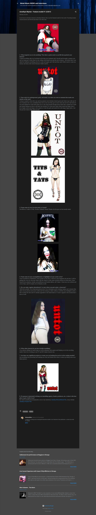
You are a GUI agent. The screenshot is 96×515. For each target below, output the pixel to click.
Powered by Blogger (49, 505)
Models (31, 411)
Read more (73, 466)
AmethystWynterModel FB (58, 399)
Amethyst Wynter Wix (26, 401)
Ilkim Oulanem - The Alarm (27, 487)
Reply (26, 422)
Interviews (25, 411)
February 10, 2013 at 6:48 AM (38, 417)
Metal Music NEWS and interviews (33, 3)
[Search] (78, 4)
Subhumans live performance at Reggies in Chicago (34, 455)
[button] (75, 12)
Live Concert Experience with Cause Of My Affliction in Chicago (38, 471)
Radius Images (51, 508)
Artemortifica (28, 417)
